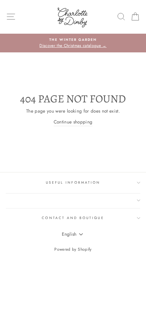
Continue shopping (73, 121)
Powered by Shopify (72, 249)
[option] (73, 43)
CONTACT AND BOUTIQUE (73, 217)
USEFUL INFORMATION (73, 182)
